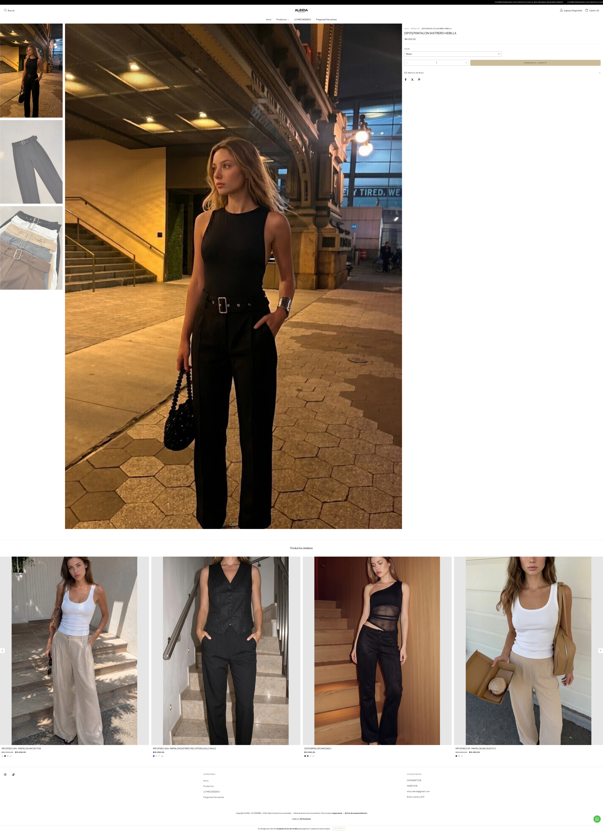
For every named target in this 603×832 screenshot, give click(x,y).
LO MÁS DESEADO (302, 19)
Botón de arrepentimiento (356, 813)
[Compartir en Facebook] (405, 79)
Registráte (577, 10)
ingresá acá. (337, 813)
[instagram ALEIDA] (5, 774)
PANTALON (415, 29)
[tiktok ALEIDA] (13, 774)
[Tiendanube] (301, 819)
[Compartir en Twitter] (412, 79)
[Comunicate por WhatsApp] (597, 819)
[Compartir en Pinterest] (419, 79)
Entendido (339, 828)
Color (407, 49)
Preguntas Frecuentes (326, 19)
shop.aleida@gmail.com (418, 791)
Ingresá (567, 10)
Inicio (268, 19)
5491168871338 (414, 780)
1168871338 (412, 786)
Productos (281, 19)
